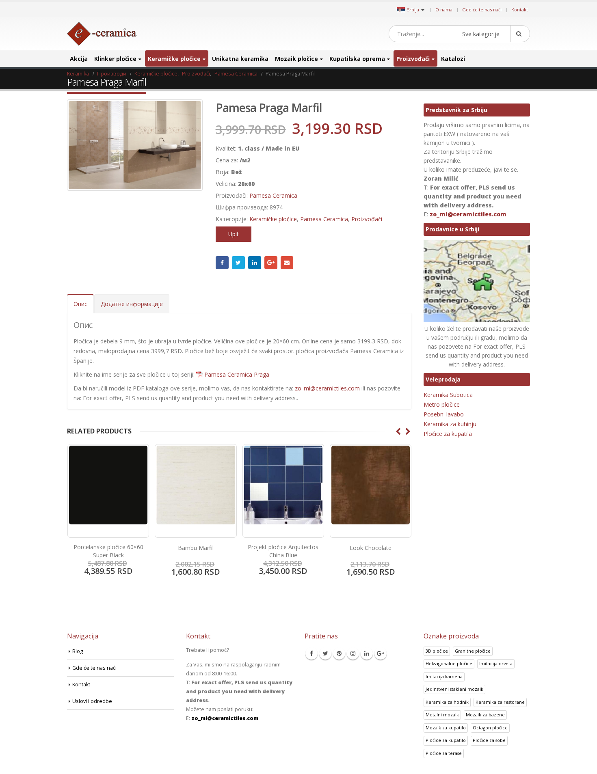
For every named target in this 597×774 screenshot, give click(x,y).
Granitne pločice (473, 651)
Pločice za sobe (489, 740)
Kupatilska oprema (357, 59)
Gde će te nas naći (482, 9)
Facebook (222, 262)
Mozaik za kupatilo (446, 727)
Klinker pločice (115, 59)
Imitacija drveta (496, 663)
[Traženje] (520, 34)
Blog (77, 651)
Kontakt (519, 9)
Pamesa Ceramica (273, 195)
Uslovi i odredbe (92, 701)
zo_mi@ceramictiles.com (327, 388)
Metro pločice (442, 404)
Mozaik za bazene (485, 714)
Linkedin (367, 653)
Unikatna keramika (240, 59)
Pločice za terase (444, 753)
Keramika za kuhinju (450, 424)
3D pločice (437, 651)
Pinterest (339, 653)
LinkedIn (254, 262)
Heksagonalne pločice (449, 663)
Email (287, 262)
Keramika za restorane (500, 702)
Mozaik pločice (296, 59)
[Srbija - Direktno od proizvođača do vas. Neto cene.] (101, 34)
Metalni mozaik (442, 714)
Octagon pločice (490, 727)
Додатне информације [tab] (132, 304)
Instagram (353, 653)
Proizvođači (413, 59)
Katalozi (453, 59)
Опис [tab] (80, 304)
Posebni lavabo (444, 414)
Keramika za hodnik (447, 702)
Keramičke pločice (174, 59)
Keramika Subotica (448, 395)
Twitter (238, 262)
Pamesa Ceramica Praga (236, 374)
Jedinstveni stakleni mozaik (454, 689)
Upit (233, 234)
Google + (270, 262)
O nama (443, 9)
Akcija (79, 59)
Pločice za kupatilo (446, 740)
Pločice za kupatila (448, 434)
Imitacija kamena (444, 676)
